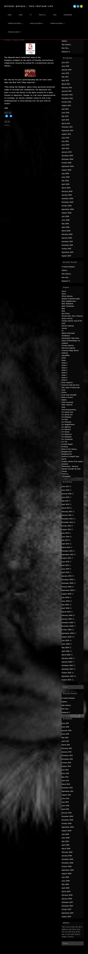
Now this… (65, 48)
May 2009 (65, 180)
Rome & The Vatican (69, 449)
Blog (63, 308)
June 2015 (65, 73)
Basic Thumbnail (68, 306)
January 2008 (67, 238)
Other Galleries (67, 405)
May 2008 (65, 223)
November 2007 (67, 245)
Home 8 (64, 377)
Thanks (64, 471)
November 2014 (67, 98)
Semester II (66, 52)
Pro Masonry (66, 429)
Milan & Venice (67, 397)
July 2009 (65, 173)
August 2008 (66, 213)
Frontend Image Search (70, 350)
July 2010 (65, 141)
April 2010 (65, 148)
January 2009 (67, 195)
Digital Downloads (68, 333)
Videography (66, 476)
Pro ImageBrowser (68, 424)
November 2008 (67, 202)
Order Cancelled (67, 402)
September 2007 (67, 252)
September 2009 (68, 166)
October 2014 (66, 102)
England (65, 343)
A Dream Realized (68, 267)
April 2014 (65, 120)
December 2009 (67, 155)
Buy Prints (66, 313)
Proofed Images (67, 444)
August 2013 (66, 134)
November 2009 (67, 159)
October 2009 (66, 163)
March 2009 (66, 188)
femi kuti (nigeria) (68, 348)
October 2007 (66, 248)
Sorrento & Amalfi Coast (70, 456)
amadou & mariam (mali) (71, 299)
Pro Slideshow (67, 437)
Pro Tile (64, 442)
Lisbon (64, 392)
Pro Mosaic (66, 432)
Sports (64, 459)
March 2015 (66, 84)
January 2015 (66, 91)
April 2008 (65, 227)
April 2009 (65, 184)
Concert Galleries (68, 326)
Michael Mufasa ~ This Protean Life (28, 6)
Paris (63, 407)
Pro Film (65, 419)
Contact (64, 328)
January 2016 (66, 70)
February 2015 (67, 87)
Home (64, 358)
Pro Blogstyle (66, 417)
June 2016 (65, 66)
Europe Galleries (68, 345)
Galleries (65, 353)
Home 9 (64, 380)
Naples (64, 400)
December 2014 (67, 95)
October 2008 (67, 206)
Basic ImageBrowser (69, 301)
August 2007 (66, 256)
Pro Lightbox (66, 427)
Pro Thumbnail (67, 439)
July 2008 (65, 216)
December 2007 (67, 241)
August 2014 (66, 105)
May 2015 (65, 77)
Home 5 (64, 370)
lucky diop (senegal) (69, 395)
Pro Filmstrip (66, 422)
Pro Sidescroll (67, 434)
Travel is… (65, 474)
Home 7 (64, 375)
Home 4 (64, 368)
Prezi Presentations (69, 409)
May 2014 (65, 116)
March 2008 (66, 231)
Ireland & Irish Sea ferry (70, 385)
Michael (8, 40)
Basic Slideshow (67, 303)
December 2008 (67, 198)
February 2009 (67, 191)
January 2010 (67, 152)
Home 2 (64, 363)
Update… (65, 41)
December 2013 (67, 127)
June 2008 (66, 220)
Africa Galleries (67, 296)
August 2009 (66, 170)
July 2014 (65, 109)
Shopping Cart (67, 451)
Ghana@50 (65, 355)
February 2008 (67, 234)
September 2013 (67, 130)
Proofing (65, 446)
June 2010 (65, 145)
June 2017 (65, 62)
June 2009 (66, 177)
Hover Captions (67, 382)
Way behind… (66, 44)
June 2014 (65, 112)
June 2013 (65, 138)
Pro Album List (67, 414)
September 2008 (68, 209)
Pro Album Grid (67, 412)
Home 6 (64, 372)
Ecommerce (66, 335)
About (64, 291)
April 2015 (65, 80)
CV (63, 331)
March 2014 (66, 123)
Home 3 (64, 365)
